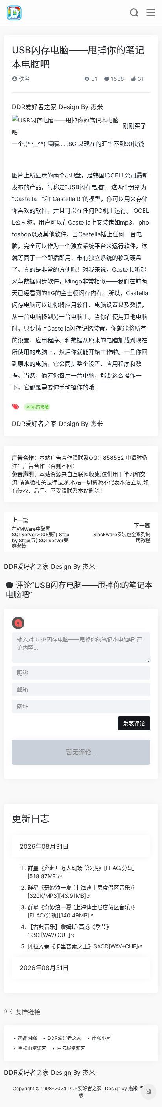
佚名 (23, 78)
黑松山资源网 (32, 1048)
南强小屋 (101, 1038)
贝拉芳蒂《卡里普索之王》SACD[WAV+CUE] (83, 946)
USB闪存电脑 (37, 406)
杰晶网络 (27, 1038)
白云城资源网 (71, 1048)
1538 (116, 78)
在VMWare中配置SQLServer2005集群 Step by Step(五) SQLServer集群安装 (40, 537)
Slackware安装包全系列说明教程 (121, 537)
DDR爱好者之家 (64, 1038)
